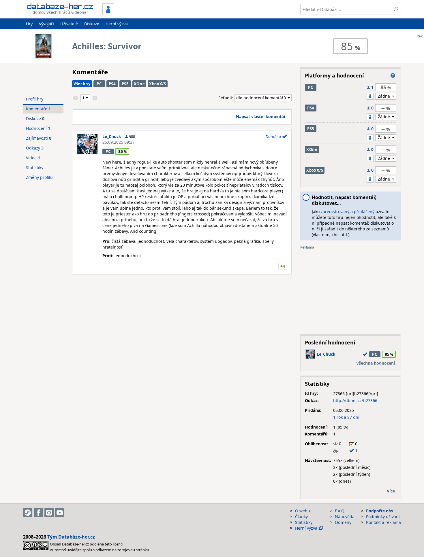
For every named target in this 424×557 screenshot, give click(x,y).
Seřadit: (226, 98)
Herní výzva (117, 23)
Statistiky (34, 167)
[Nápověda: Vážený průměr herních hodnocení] (392, 75)
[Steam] (27, 512)
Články (301, 516)
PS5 (125, 83)
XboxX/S (157, 83)
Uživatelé (69, 23)
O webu (302, 511)
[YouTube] (59, 512)
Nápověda (344, 516)
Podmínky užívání (383, 516)
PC (99, 83)
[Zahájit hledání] (395, 9)
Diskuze (91, 23)
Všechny (82, 83)
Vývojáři (46, 23)
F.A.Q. (340, 511)
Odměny (343, 522)
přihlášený (364, 211)
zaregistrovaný (335, 211)
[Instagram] (49, 512)
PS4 (112, 83)
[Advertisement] (350, 289)
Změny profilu (39, 177)
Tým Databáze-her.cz (71, 537)
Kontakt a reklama (383, 522)
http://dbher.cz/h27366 (355, 400)
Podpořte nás (379, 511)
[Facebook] (38, 512)
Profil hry (34, 99)
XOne (139, 83)
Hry (29, 23)
